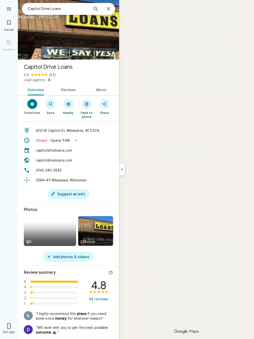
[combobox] (58, 9)
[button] (68, 140)
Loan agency (34, 80)
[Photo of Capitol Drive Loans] (68, 30)
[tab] (35, 89)
